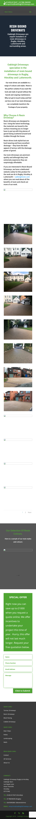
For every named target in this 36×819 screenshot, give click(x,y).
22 (22, 217)
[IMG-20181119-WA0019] (18, 411)
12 (23, 215)
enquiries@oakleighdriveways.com (20, 806)
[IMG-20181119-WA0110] (18, 244)
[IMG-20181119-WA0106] (18, 339)
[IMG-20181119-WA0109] (18, 267)
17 (13, 217)
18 (15, 217)
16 (30, 215)
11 (21, 215)
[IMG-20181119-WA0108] (18, 190)
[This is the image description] (18, 440)
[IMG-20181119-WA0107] (18, 315)
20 (18, 217)
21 (20, 217)
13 (25, 215)
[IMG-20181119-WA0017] (18, 416)
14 (26, 215)
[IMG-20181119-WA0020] (18, 387)
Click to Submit (22, 690)
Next (29, 512)
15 (28, 215)
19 (17, 217)
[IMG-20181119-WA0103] (18, 363)
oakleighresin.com (22, 177)
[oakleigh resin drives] (18, 550)
